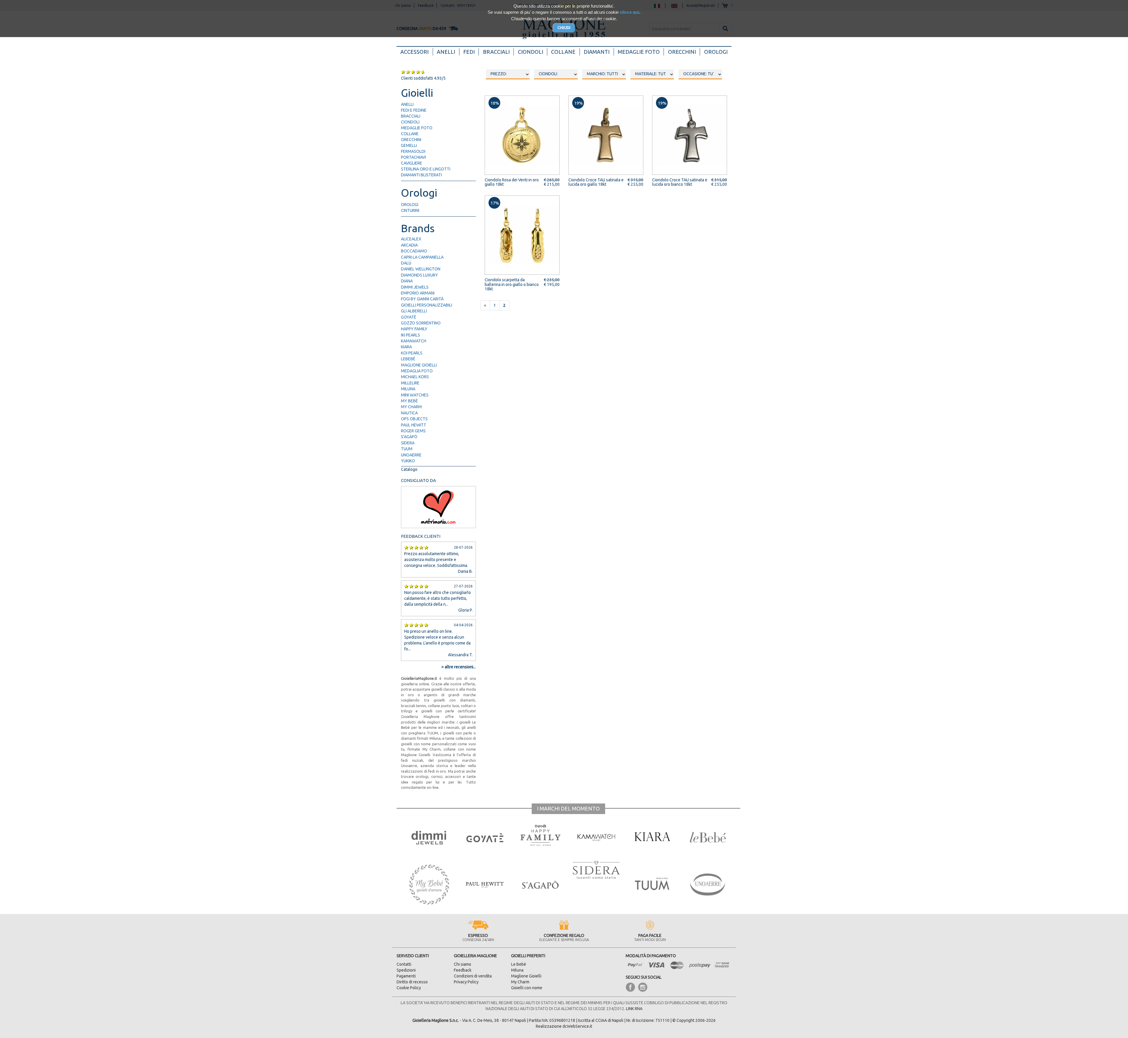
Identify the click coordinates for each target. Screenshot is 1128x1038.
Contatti (404, 964)
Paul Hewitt (413, 425)
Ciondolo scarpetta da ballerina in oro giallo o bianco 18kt (512, 284)
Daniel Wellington (420, 269)
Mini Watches (415, 395)
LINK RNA (634, 1008)
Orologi (716, 52)
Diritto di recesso (412, 982)
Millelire (410, 383)
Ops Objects (414, 418)
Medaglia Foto (417, 371)
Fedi (469, 52)
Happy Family (414, 329)
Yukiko (408, 460)
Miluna (408, 388)
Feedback (462, 970)
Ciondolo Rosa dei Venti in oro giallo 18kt (512, 182)
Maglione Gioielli (419, 365)
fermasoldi (413, 151)
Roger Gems (413, 430)
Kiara (406, 346)
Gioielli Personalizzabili (426, 305)
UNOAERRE (411, 455)
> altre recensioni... (459, 666)
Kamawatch (413, 341)
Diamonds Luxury (419, 275)
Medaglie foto (639, 52)
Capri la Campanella (422, 257)
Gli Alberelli (414, 311)
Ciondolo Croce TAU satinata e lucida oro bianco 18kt (679, 182)
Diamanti (597, 52)
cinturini (410, 210)
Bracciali (496, 52)
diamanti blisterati (421, 175)
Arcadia (409, 245)
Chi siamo (462, 964)
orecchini (411, 139)
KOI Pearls (411, 353)
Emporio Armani (417, 293)
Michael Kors (415, 376)
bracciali (410, 116)
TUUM (406, 448)
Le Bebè (518, 964)
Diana (407, 281)
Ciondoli (530, 52)
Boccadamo (414, 251)
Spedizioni (406, 970)
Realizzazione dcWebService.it (564, 1026)
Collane (563, 52)
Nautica (409, 413)
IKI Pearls (410, 335)
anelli (407, 104)
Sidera (407, 443)
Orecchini (682, 52)
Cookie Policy (409, 987)
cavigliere (411, 163)
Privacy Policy (466, 982)
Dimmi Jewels (415, 287)
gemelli (409, 145)
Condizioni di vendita (473, 976)
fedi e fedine (414, 110)
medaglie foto (416, 127)
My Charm (411, 406)
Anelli (446, 52)
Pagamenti (406, 976)
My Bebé (409, 401)
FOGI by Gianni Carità (422, 299)
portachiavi (413, 157)
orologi (409, 204)
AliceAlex (411, 239)
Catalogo (409, 469)
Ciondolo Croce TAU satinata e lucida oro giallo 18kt (596, 182)
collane (410, 133)
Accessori (416, 51)
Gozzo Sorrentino (421, 323)
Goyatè (408, 317)
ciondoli (410, 122)
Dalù (406, 263)
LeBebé (408, 358)
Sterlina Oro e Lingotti (425, 169)
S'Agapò (409, 436)
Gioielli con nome (526, 987)
